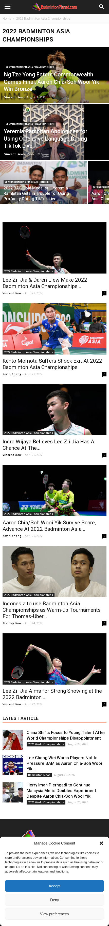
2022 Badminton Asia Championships (30, 67)
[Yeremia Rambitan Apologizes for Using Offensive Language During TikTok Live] (54, 143)
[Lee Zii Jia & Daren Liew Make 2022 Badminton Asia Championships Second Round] (54, 248)
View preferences (54, 914)
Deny (54, 900)
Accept (54, 886)
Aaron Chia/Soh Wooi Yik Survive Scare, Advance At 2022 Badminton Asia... (49, 526)
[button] (101, 843)
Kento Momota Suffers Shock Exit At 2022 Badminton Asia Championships (52, 364)
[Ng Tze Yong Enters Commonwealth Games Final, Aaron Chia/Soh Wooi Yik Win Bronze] (54, 85)
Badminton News (39, 775)
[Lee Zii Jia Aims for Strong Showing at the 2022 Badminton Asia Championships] (54, 659)
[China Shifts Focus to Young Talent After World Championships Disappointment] (13, 740)
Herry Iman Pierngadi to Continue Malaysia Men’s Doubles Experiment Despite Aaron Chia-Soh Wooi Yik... (61, 790)
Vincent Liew (13, 97)
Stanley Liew (12, 623)
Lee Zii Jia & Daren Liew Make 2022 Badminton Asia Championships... (45, 283)
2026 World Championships (46, 744)
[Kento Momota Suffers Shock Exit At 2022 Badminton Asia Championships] (54, 329)
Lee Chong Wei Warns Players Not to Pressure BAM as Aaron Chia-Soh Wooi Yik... (64, 763)
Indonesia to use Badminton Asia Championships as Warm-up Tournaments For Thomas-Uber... (52, 610)
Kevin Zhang (12, 374)
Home (7, 18)
